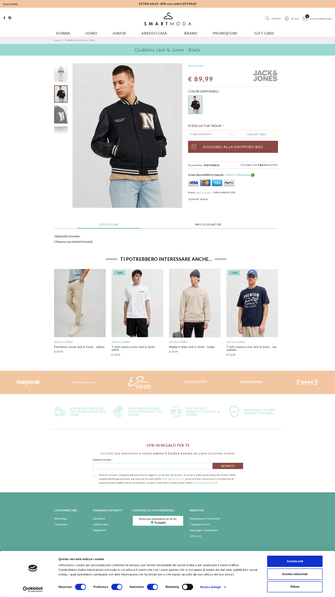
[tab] (109, 224)
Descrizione (109, 224)
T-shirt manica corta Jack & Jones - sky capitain (251, 348)
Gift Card (195, 536)
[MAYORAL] (28, 382)
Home (57, 40)
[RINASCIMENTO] (195, 382)
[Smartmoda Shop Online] (167, 19)
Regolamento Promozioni (205, 518)
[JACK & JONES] (265, 76)
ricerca (276, 18)
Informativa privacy (173, 479)
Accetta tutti (295, 561)
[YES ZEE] (140, 382)
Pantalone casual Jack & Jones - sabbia (79, 346)
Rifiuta (294, 586)
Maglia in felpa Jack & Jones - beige (192, 346)
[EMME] (307, 382)
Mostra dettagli (210, 587)
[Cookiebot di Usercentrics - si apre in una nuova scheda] (33, 589)
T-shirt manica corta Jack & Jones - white (134, 348)
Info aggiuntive (208, 224)
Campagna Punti (200, 524)
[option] (61, 95)
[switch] (116, 587)
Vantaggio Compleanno (204, 530)
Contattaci (60, 524)
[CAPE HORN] (251, 382)
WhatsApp (60, 518)
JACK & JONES (195, 65)
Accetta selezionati (295, 574)
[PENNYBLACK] (84, 382)
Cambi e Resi (100, 524)
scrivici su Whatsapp (237, 174)
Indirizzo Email (102, 459)
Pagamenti (99, 530)
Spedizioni (99, 518)
